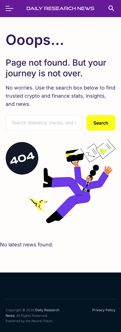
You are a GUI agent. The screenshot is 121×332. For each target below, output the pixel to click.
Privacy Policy (103, 310)
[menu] (12, 8)
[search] (108, 8)
